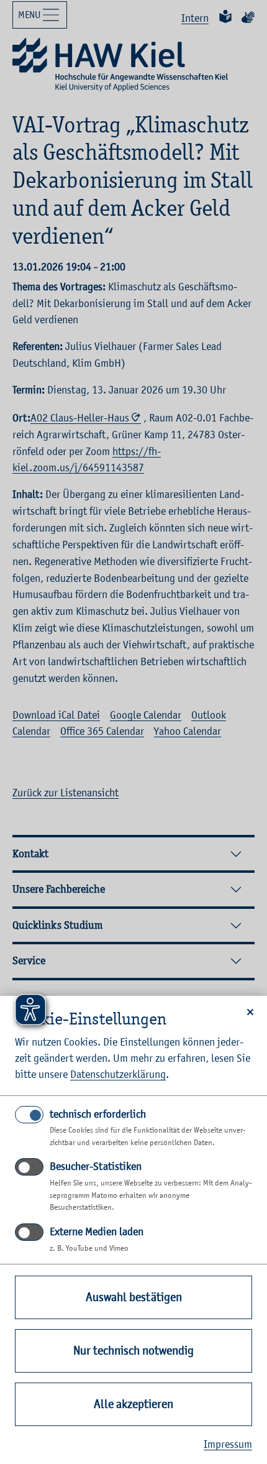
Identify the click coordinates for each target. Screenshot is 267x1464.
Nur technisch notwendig (133, 1350)
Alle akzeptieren (133, 1404)
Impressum (228, 1444)
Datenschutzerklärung (118, 1074)
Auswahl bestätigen (134, 1297)
